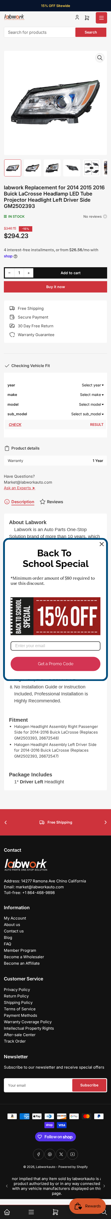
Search (91, 32)
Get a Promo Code (55, 663)
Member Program (20, 950)
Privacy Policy (17, 989)
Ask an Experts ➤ (19, 487)
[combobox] (55, 32)
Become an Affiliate (22, 963)
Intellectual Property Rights (29, 1028)
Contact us (14, 931)
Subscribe (89, 1085)
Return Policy (16, 996)
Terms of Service (20, 1008)
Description (22, 501)
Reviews (55, 501)
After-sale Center (20, 1034)
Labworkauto (45, 1167)
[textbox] (65, 385)
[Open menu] (101, 17)
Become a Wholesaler (24, 956)
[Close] (102, 544)
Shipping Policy (18, 1002)
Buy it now (55, 287)
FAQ (7, 943)
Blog (8, 937)
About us (12, 924)
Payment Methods (20, 1015)
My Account (15, 918)
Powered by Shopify (73, 1167)
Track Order (15, 1041)
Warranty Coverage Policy (28, 1021)
